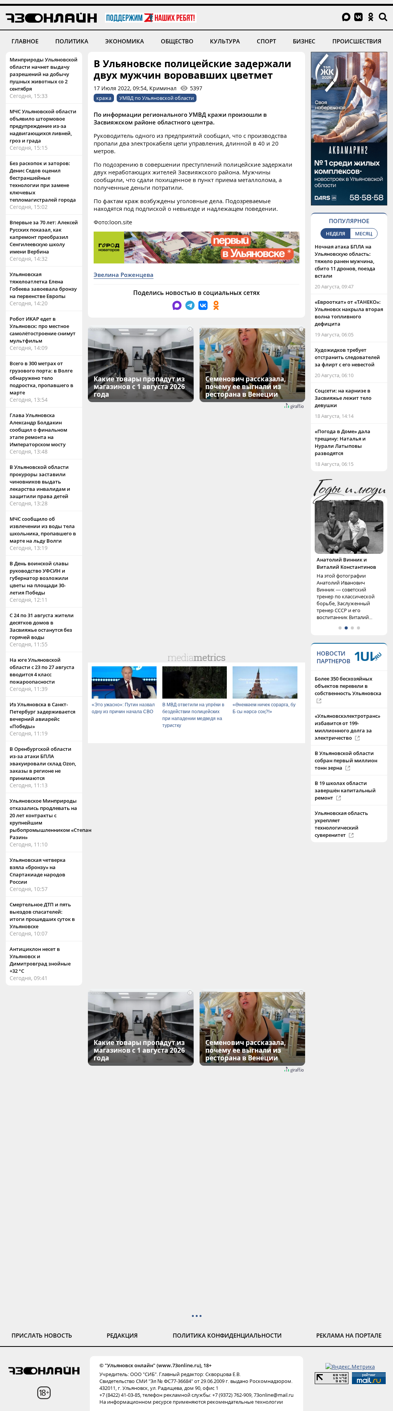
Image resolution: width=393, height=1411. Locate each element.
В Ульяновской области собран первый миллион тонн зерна (346, 760)
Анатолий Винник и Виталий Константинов (346, 563)
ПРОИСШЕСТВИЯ (356, 41)
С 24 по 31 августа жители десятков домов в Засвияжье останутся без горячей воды (42, 626)
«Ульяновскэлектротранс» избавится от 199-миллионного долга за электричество (347, 726)
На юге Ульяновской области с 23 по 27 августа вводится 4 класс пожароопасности (42, 670)
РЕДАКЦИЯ (122, 1335)
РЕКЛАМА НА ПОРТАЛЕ (348, 1335)
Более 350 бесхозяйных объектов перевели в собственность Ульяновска (348, 686)
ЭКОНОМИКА (124, 41)
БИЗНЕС (304, 41)
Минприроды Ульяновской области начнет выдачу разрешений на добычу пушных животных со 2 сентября (44, 74)
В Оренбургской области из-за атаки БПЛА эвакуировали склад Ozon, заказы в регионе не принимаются (43, 763)
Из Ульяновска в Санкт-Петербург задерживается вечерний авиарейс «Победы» (42, 715)
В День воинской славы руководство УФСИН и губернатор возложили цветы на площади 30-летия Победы (39, 578)
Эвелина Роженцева (124, 274)
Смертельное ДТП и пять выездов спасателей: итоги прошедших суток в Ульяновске (42, 915)
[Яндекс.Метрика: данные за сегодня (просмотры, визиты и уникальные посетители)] (350, 1366)
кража (103, 97)
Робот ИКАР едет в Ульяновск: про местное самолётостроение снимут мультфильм (43, 329)
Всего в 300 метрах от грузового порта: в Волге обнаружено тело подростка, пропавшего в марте (41, 378)
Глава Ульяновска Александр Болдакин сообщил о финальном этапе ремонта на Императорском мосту (38, 430)
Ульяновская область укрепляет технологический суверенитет (341, 824)
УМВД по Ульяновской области (156, 97)
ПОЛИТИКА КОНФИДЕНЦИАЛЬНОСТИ (227, 1335)
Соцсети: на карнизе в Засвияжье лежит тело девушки (343, 398)
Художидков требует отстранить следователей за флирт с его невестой (347, 357)
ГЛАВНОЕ (25, 41)
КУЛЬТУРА (225, 41)
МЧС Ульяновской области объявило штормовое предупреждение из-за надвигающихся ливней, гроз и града (43, 126)
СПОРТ (266, 41)
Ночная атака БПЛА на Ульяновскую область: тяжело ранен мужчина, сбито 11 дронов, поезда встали (345, 261)
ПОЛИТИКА (71, 41)
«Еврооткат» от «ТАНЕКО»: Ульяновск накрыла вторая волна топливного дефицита (349, 312)
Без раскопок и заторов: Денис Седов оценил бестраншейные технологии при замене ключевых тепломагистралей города (43, 181)
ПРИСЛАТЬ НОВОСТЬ (42, 1335)
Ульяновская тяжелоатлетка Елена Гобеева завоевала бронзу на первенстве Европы (43, 285)
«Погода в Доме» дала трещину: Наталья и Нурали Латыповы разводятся (342, 442)
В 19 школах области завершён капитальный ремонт (345, 790)
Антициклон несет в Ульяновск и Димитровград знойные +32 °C (40, 960)
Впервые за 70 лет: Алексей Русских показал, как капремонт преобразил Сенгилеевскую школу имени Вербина (44, 237)
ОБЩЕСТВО (177, 41)
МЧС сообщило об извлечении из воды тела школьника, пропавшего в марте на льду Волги (43, 529)
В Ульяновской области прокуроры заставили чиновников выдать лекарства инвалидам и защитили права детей (40, 482)
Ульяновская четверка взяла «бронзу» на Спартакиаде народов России (38, 870)
